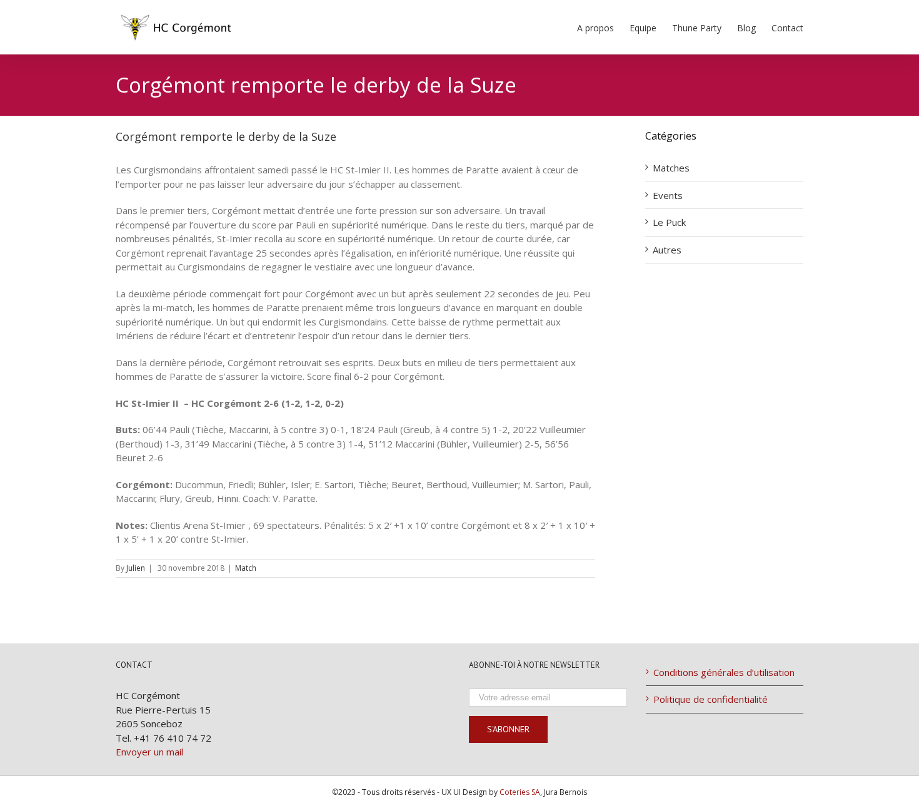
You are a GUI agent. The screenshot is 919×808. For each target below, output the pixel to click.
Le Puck (669, 222)
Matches (671, 167)
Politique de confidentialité (710, 699)
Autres (667, 249)
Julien (135, 568)
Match (245, 568)
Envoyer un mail (149, 751)
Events (668, 195)
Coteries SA (520, 792)
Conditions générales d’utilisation (724, 672)
